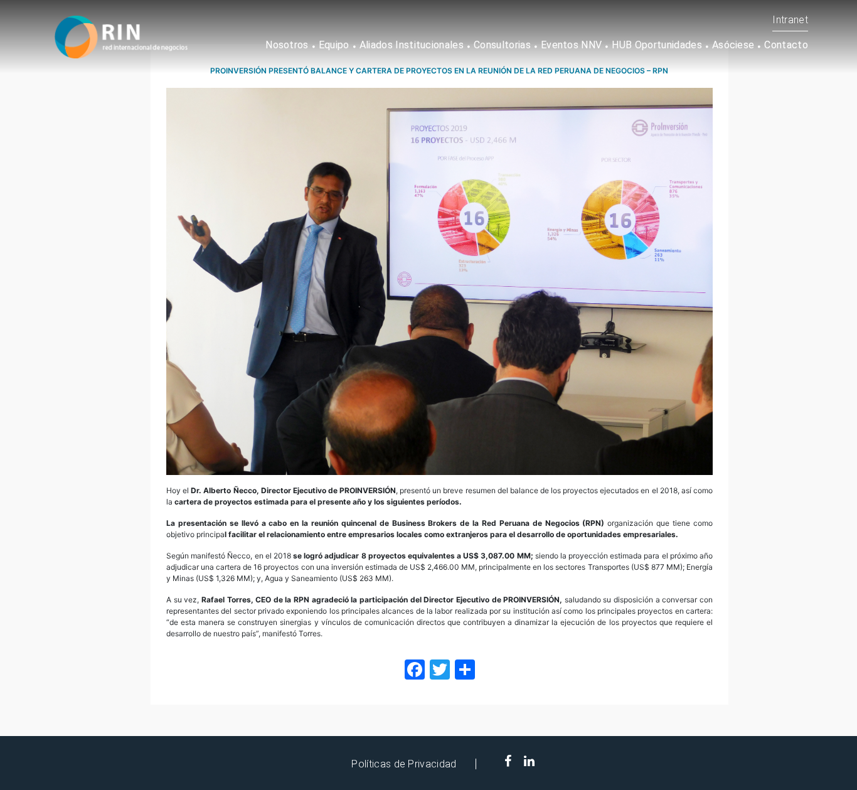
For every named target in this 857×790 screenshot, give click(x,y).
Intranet (790, 20)
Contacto (786, 45)
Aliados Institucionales (411, 45)
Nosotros (287, 45)
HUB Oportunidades (656, 45)
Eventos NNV (571, 45)
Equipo (334, 45)
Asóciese (733, 45)
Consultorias (502, 45)
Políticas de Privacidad (403, 764)
